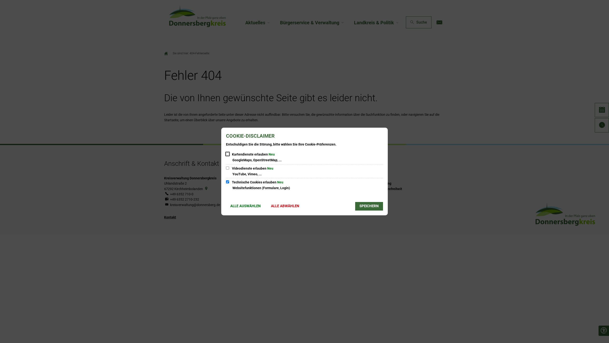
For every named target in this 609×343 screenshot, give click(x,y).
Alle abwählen (285, 206)
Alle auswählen (245, 206)
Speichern (369, 206)
